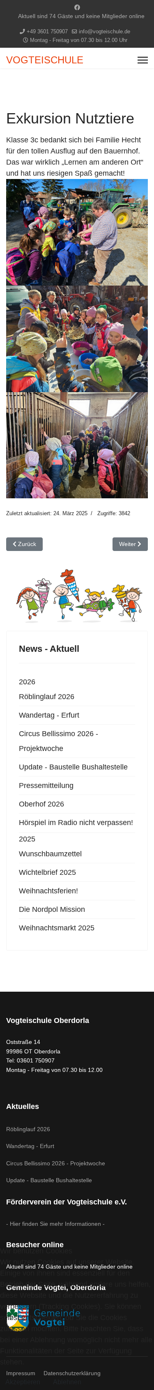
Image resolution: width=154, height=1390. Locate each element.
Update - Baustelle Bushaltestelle (73, 767)
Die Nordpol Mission (52, 909)
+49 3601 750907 (47, 32)
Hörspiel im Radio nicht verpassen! (76, 822)
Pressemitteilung (46, 785)
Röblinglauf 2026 (46, 697)
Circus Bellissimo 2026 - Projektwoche (58, 741)
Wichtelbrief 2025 (47, 872)
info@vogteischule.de (104, 32)
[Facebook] (77, 7)
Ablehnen (67, 1381)
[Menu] (143, 60)
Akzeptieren (22, 1381)
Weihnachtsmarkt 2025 (56, 928)
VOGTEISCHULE (44, 60)
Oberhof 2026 (41, 804)
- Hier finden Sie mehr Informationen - (55, 1223)
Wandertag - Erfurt (49, 715)
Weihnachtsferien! (48, 891)
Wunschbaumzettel (50, 854)
